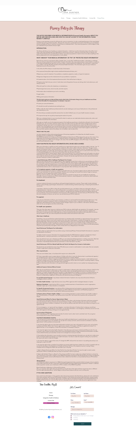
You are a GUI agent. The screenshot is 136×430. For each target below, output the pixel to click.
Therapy (51, 395)
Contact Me (51, 400)
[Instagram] (52, 417)
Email (85, 400)
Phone (72, 400)
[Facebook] (49, 417)
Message (73, 406)
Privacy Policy (51, 403)
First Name (73, 393)
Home (50, 392)
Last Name (86, 393)
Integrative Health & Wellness (51, 398)
